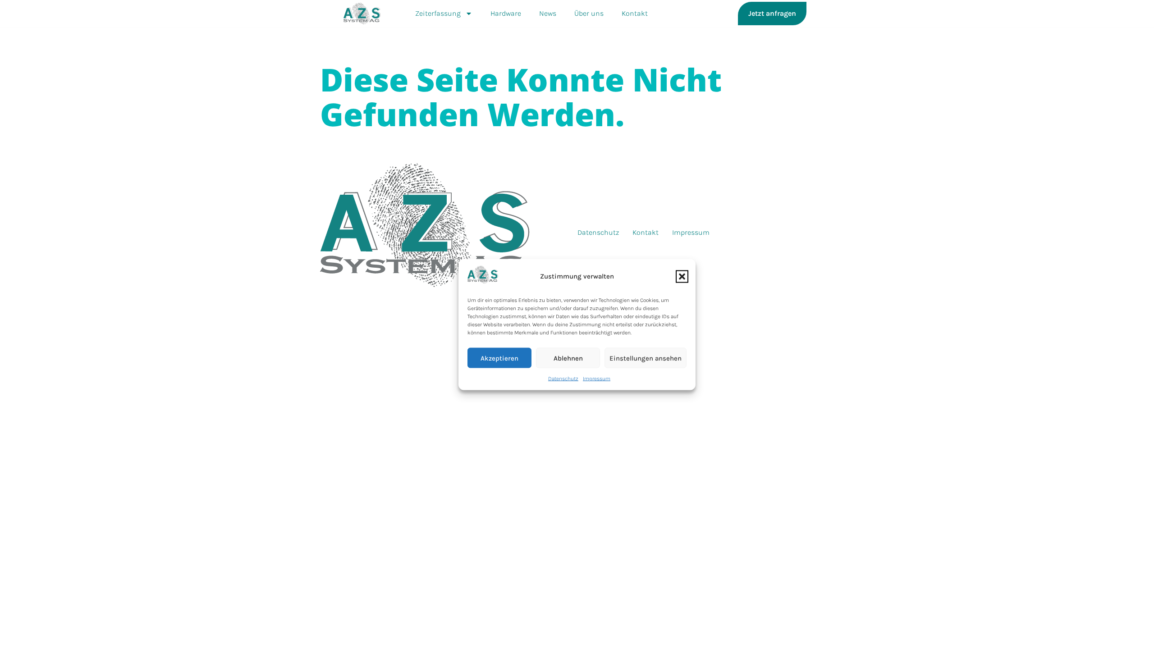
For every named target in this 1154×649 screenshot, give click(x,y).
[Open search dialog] (823, 14)
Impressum (596, 378)
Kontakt (635, 13)
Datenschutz (563, 378)
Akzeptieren (499, 358)
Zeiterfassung (438, 13)
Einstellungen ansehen (645, 358)
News (547, 13)
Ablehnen (568, 358)
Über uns (589, 13)
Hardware (505, 13)
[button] (682, 276)
